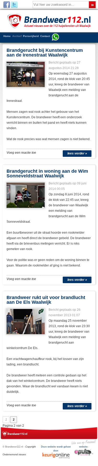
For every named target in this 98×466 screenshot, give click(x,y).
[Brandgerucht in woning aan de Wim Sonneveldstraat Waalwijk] (26, 210)
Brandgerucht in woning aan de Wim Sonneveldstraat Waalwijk (47, 173)
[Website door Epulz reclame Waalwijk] (83, 455)
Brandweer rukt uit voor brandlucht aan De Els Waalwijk (46, 300)
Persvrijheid (31, 36)
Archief (16, 36)
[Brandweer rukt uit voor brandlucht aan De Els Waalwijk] (26, 336)
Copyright (30, 446)
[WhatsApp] (55, 37)
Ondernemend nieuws (14, 454)
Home (7, 36)
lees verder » (77, 153)
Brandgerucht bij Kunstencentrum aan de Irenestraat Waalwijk (45, 53)
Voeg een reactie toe (21, 152)
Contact (45, 36)
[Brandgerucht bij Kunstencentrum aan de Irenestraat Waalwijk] (26, 89)
